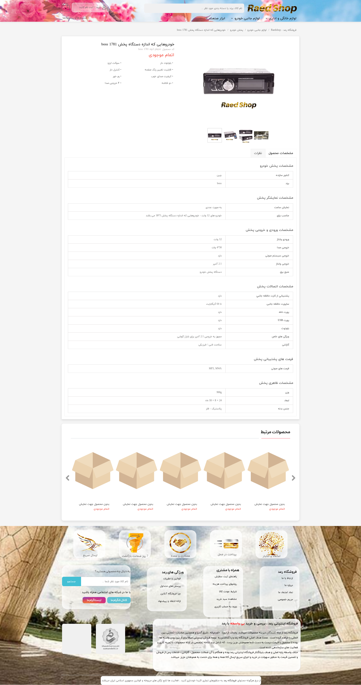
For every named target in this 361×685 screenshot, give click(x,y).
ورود (98, 7)
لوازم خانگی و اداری (282, 18)
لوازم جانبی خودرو (247, 18)
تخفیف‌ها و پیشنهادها (75, 18)
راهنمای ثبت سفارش (226, 576)
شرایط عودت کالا (228, 591)
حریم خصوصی (285, 599)
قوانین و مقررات (172, 578)
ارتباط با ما (287, 578)
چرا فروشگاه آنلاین (170, 593)
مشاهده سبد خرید (226, 599)
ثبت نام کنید (86, 7)
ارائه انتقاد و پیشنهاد (169, 601)
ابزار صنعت (217, 18)
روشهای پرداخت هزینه (225, 584)
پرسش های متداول (170, 586)
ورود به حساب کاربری (225, 606)
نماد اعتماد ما (285, 592)
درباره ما (289, 585)
